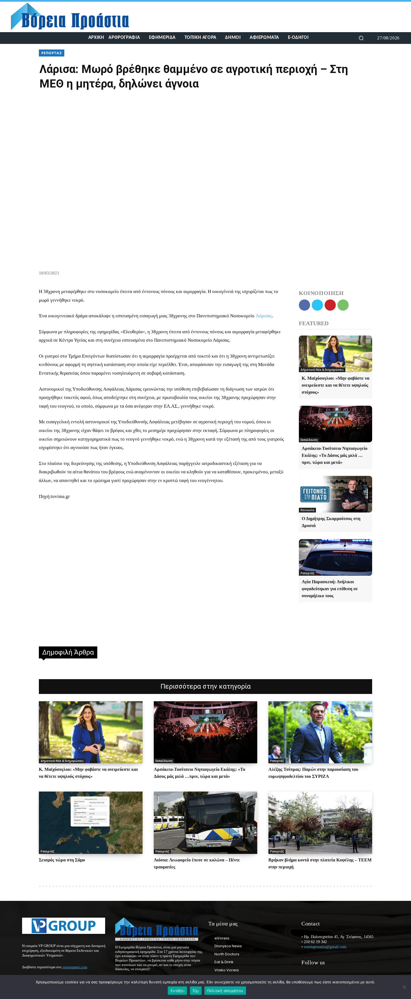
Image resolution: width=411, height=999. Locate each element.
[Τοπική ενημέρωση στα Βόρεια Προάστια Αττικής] (74, 16)
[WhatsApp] (343, 305)
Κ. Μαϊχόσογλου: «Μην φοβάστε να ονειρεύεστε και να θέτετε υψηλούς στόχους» (335, 385)
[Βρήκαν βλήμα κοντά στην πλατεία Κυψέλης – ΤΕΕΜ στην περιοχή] (320, 823)
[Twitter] (36, 38)
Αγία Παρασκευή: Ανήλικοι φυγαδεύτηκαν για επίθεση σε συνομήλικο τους (330, 588)
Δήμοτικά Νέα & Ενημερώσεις (322, 370)
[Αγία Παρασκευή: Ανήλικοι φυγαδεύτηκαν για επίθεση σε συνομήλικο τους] (335, 557)
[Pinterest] (330, 305)
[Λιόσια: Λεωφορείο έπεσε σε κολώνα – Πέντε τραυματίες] (206, 823)
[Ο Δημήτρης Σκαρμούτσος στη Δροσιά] (335, 494)
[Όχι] (404, 987)
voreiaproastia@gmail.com (325, 947)
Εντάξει (177, 990)
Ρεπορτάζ (51, 52)
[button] (361, 38)
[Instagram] (26, 38)
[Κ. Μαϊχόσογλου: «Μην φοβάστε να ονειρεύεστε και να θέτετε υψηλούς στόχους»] (335, 354)
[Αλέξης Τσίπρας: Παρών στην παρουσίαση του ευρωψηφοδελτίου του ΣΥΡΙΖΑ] (320, 732)
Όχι (196, 990)
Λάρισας (264, 315)
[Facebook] (16, 38)
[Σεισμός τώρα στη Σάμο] (91, 823)
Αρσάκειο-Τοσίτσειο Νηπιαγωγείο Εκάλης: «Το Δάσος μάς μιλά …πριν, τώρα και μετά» (334, 455)
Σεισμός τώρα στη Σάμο (62, 860)
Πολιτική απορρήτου (225, 990)
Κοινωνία (307, 510)
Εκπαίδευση (309, 440)
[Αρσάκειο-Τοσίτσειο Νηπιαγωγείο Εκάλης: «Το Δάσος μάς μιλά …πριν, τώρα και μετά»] (335, 424)
